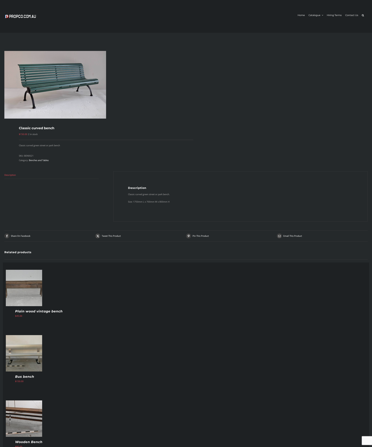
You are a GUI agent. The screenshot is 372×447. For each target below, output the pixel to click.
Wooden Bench (28, 442)
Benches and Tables (39, 160)
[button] (363, 15)
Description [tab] (10, 174)
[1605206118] (91, 85)
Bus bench (24, 377)
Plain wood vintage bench (39, 311)
